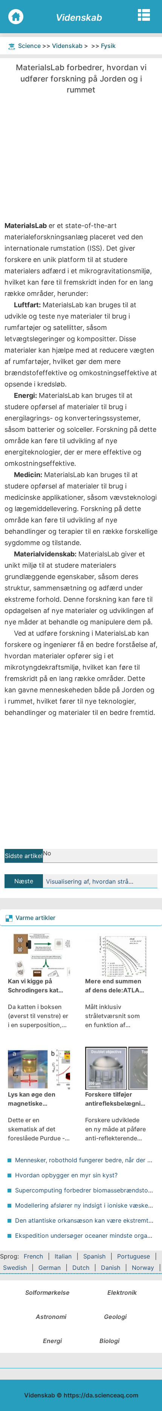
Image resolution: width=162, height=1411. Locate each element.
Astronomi (51, 1316)
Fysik (108, 45)
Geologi (115, 1316)
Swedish (15, 1267)
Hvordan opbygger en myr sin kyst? (66, 1175)
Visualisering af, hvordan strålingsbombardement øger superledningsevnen (90, 881)
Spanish (94, 1256)
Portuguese (133, 1256)
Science (29, 45)
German (49, 1267)
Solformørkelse (47, 1292)
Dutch (80, 1267)
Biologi (109, 1341)
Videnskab (67, 45)
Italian (63, 1256)
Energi (52, 1341)
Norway (143, 1267)
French (33, 1256)
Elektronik (122, 1292)
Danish (110, 1267)
